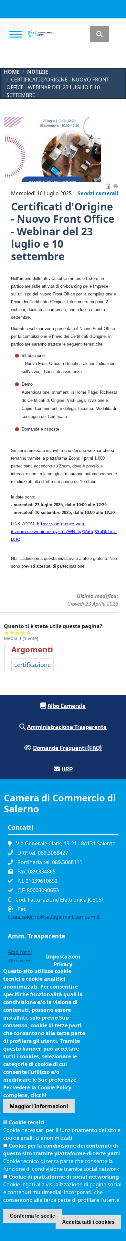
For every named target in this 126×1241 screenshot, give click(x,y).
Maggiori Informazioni (39, 1106)
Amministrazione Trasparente (67, 726)
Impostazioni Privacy (63, 957)
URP (67, 769)
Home (12, 71)
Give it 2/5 (12, 632)
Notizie (37, 71)
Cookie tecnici (27, 1122)
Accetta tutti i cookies (88, 1222)
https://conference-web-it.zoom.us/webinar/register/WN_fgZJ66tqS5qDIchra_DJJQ (64, 532)
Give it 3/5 (17, 632)
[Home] (40, 34)
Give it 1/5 (6, 632)
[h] (99, 34)
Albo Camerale (66, 705)
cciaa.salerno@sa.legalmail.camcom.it (54, 916)
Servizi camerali (98, 193)
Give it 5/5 (28, 632)
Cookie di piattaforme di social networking (64, 1176)
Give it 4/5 (23, 632)
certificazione (32, 665)
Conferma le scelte (32, 1216)
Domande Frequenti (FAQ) (67, 747)
